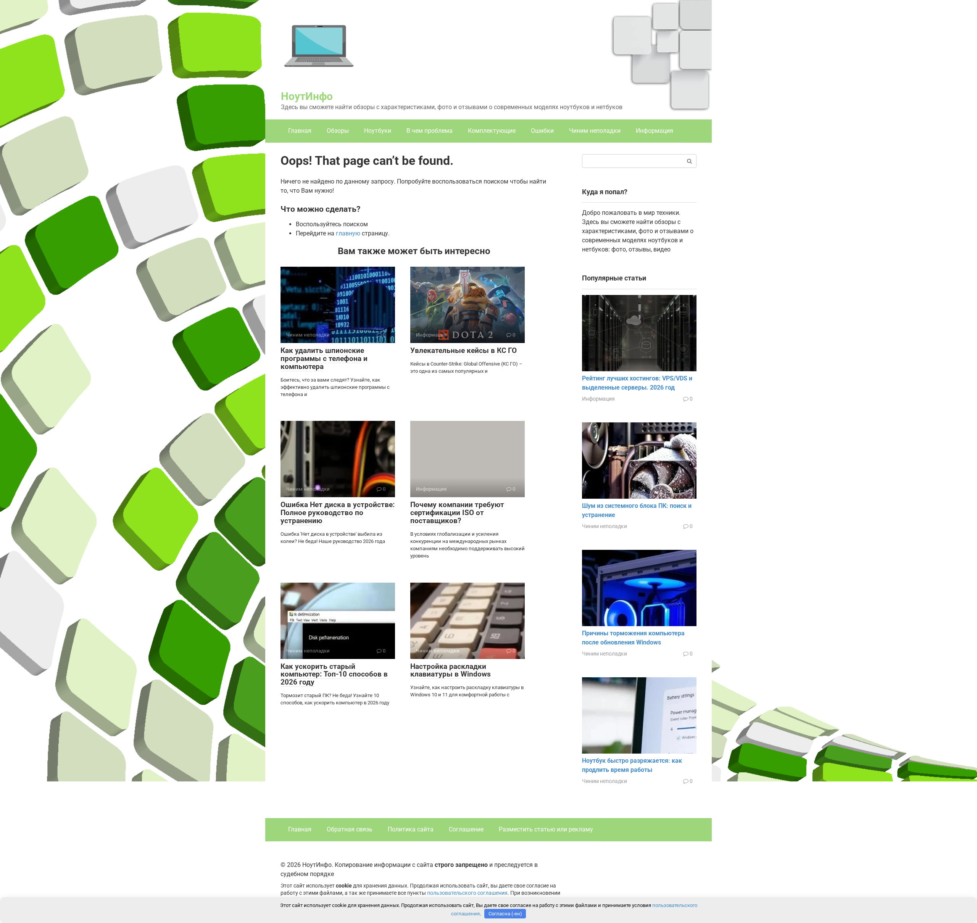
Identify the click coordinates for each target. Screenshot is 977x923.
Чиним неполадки (595, 130)
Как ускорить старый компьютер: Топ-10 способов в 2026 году (334, 674)
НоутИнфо (307, 96)
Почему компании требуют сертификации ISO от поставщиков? (457, 512)
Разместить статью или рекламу (546, 829)
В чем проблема (429, 130)
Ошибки (542, 130)
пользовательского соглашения (467, 893)
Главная (299, 130)
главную (348, 233)
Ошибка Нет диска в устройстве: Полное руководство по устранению (338, 512)
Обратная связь (349, 829)
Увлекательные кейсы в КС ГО (463, 350)
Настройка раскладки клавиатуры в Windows (450, 670)
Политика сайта (411, 829)
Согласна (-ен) (505, 914)
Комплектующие (492, 130)
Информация (654, 130)
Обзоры (338, 130)
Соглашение (466, 829)
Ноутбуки (377, 130)
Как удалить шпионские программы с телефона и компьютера (324, 358)
